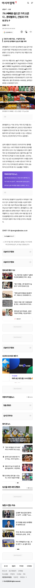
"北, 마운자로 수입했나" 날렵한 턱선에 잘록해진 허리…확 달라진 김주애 (23, 276)
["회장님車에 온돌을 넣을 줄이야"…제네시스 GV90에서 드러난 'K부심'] (7, 297)
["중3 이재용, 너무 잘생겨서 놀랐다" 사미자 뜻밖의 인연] (7, 288)
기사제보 (19, 574)
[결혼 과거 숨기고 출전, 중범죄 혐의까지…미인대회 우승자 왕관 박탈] (27, 470)
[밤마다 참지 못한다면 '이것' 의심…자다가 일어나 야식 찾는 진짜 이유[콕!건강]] (27, 461)
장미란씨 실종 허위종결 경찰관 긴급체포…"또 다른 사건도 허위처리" (17, 185)
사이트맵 (29, 566)
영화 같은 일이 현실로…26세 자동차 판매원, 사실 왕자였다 (22, 312)
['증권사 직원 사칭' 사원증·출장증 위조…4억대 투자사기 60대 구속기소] (7, 306)
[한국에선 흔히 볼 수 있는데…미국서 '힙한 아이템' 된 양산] (27, 480)
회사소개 (4, 571)
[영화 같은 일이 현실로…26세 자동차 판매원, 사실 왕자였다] (7, 315)
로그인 (6, 566)
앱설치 (13, 566)
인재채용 (20, 571)
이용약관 (15, 577)
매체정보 (22, 577)
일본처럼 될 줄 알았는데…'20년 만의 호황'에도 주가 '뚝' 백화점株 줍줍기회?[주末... (17, 178)
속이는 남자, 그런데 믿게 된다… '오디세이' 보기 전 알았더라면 (24, 523)
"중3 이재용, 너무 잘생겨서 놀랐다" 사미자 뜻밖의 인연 (23, 285)
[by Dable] (29, 488)
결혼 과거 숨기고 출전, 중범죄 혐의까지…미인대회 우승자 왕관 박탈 (12, 468)
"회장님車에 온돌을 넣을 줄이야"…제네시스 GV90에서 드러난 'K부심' (23, 294)
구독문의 (12, 574)
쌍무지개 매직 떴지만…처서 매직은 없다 (24, 514)
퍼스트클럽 (5, 574)
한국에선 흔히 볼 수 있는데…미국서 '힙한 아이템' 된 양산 (12, 478)
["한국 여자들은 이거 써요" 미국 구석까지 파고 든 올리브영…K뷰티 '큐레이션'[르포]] (27, 452)
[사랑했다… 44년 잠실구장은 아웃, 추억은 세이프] (8, 546)
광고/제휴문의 (12, 571)
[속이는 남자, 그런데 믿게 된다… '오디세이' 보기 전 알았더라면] (8, 527)
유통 (9, 9)
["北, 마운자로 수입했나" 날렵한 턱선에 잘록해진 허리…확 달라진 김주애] (7, 279)
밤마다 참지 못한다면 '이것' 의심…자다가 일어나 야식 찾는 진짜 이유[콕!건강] (13, 459)
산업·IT (4, 9)
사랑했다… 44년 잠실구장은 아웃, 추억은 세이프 (24, 543)
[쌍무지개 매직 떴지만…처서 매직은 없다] (8, 517)
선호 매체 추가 (9, 32)
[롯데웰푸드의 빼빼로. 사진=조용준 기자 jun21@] (17, 97)
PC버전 (21, 566)
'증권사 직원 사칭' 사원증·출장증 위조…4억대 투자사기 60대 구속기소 (23, 303)
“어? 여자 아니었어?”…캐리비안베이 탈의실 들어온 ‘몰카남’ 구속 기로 (17, 181)
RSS (24, 574)
